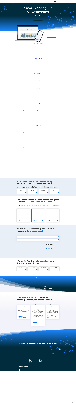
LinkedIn (49, 357)
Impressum (30, 360)
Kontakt (55, 1)
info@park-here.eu (40, 361)
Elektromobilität (27, 187)
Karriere (29, 358)
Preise (43, 1)
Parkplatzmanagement (21, 357)
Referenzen (47, 1)
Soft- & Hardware (40, 1)
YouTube (49, 358)
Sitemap (29, 363)
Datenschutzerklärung (31, 362)
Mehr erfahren (49, 248)
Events (29, 359)
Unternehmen (31, 1)
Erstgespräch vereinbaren (38, 20)
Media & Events (51, 1)
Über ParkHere (30, 357)
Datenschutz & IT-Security (31, 361)
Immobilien (35, 1)
